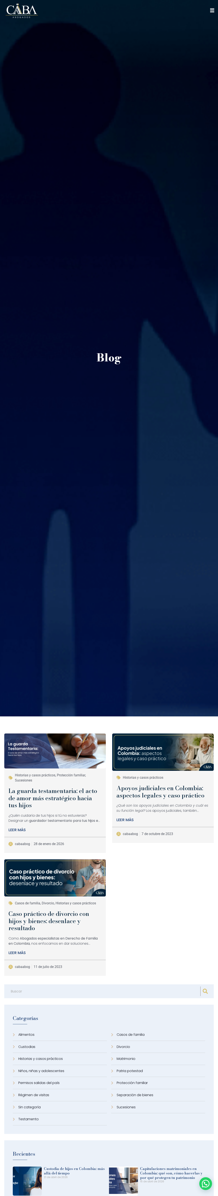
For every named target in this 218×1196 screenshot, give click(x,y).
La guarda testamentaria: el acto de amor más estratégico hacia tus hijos (53, 798)
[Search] (206, 991)
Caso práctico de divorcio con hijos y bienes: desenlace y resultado (49, 921)
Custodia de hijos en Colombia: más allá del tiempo (74, 1171)
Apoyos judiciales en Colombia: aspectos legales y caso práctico (160, 791)
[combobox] (103, 991)
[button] (212, 10)
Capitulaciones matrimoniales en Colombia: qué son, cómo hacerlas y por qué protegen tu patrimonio (171, 1173)
